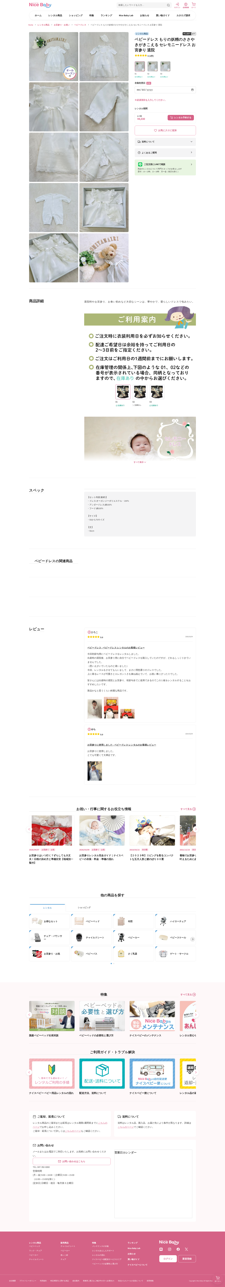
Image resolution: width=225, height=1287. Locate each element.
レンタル (47, 908)
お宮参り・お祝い (62, 25)
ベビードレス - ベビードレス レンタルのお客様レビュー (116, 647)
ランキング (106, 15)
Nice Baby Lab (126, 15)
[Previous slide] (29, 829)
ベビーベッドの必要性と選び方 (105, 1264)
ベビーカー (33, 1255)
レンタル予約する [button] (182, 117)
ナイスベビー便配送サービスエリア (107, 1259)
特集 (91, 15)
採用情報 (150, 1281)
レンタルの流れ (98, 1255)
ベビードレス (80, 25)
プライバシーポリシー (27, 1281)
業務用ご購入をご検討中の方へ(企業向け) (98, 1281)
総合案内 (76, 1281)
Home (30, 25)
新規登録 (187, 1258)
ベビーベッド (34, 1246)
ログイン (168, 1258)
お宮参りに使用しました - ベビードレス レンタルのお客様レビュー (121, 744)
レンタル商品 (55, 15)
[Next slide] (196, 829)
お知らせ (144, 15)
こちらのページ (73, 1130)
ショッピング (76, 15)
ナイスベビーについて (138, 1264)
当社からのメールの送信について (130, 1281)
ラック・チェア (35, 1250)
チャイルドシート (36, 1259)
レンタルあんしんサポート (103, 1250)
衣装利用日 (142, 83)
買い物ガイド (163, 15)
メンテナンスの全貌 (100, 1246)
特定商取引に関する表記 (59, 1281)
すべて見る (186, 809)
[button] (144, 5)
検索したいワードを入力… (131, 5)
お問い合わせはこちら (73, 1161)
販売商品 (65, 1242)
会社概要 (12, 1281)
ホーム (38, 15)
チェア (63, 1259)
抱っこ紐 (64, 1255)
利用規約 (43, 1281)
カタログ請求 (183, 15)
